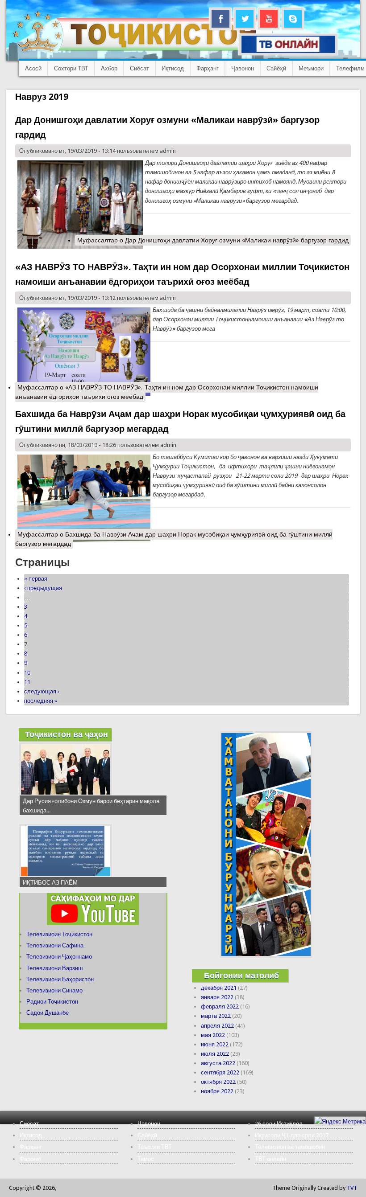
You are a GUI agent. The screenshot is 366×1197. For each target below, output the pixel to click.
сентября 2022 (220, 1072)
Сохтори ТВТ (71, 68)
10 (27, 672)
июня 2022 (215, 1044)
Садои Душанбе (47, 1012)
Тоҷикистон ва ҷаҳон (66, 734)
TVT (352, 1188)
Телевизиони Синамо (54, 990)
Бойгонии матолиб (241, 975)
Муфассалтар (213, 240)
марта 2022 (216, 1016)
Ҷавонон (242, 68)
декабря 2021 (219, 987)
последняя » (40, 700)
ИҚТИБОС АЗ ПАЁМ (50, 882)
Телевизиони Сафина (54, 945)
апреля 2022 (217, 1025)
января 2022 (217, 997)
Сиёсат (139, 68)
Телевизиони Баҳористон (60, 979)
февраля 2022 (220, 1006)
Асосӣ (33, 68)
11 (27, 682)
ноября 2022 (217, 1091)
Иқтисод (173, 68)
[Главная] (142, 51)
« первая (35, 578)
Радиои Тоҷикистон (52, 1001)
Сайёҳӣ (276, 68)
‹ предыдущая (43, 588)
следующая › (41, 691)
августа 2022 (218, 1063)
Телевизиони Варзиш (54, 968)
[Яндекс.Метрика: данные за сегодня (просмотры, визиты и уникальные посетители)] (340, 1121)
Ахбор (109, 68)
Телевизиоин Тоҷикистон (59, 934)
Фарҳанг (207, 68)
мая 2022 (213, 1035)
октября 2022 (218, 1081)
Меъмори (311, 68)
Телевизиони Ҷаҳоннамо (59, 956)
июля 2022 (215, 1053)
